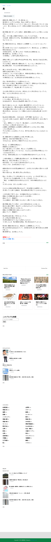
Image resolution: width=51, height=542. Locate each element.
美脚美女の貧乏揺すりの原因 (15, 358)
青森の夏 (11, 368)
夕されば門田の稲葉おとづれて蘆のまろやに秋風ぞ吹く (41, 286)
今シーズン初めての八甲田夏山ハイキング (18, 473)
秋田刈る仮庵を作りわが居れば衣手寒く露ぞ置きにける (9, 286)
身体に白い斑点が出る (7, 365)
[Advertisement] (25, 254)
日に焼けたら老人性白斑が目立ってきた (17, 351)
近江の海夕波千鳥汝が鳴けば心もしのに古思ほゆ (9, 303)
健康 (10, 350)
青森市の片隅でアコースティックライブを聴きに (41, 303)
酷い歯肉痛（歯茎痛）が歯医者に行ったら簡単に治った (21, 486)
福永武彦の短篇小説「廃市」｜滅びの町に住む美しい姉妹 (21, 377)
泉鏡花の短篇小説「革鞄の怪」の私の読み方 (18, 479)
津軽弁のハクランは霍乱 (14, 370)
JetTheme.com (34, 540)
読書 (10, 375)
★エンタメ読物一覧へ (9, 239)
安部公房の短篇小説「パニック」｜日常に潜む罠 (19, 493)
